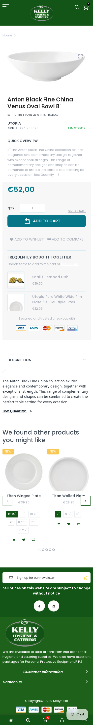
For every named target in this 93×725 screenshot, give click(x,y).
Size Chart (77, 211)
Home (7, 35)
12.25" (12, 514)
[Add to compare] (33, 540)
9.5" (68, 514)
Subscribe (85, 578)
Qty (10, 208)
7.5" (33, 522)
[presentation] (7, 501)
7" (58, 514)
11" (23, 514)
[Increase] (42, 208)
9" (11, 522)
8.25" (22, 522)
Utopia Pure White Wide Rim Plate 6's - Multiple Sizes (57, 299)
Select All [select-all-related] (70, 264)
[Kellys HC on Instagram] (53, 606)
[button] (39, 549)
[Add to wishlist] (24, 540)
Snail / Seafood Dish (50, 276)
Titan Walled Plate (68, 495)
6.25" (23, 530)
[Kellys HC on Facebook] (39, 606)
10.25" (34, 514)
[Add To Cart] (14, 540)
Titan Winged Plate (24, 495)
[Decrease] (23, 208)
